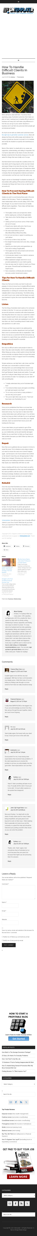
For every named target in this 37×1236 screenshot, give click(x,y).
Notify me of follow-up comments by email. (16, 937)
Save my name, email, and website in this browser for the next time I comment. (18, 931)
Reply (6, 689)
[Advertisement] (18, 36)
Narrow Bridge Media (16, 1230)
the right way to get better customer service (15, 135)
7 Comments (20, 77)
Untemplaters (6, 520)
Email (4, 911)
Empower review (7, 1114)
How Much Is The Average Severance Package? (16, 1052)
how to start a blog (11, 645)
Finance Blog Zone (16, 669)
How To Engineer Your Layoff (10, 1139)
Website (4, 919)
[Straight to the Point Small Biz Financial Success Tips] (10, 586)
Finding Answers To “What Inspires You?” (14, 1071)
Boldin (4, 1127)
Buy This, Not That (7, 1134)
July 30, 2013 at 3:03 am (17, 729)
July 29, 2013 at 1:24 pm (17, 752)
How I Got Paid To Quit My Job (11, 1059)
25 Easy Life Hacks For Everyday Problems (15, 1055)
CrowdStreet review (8, 1120)
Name (4, 902)
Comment (5, 884)
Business (10, 599)
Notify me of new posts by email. (13, 940)
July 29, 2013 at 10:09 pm (21, 779)
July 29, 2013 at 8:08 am (17, 810)
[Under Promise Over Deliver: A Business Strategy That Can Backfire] (9, 562)
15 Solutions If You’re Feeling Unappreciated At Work (18, 1062)
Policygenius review (8, 1124)
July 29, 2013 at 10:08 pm (21, 844)
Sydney (15, 777)
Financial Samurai (15, 699)
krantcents (13, 750)
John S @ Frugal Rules (17, 808)
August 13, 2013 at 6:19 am (18, 671)
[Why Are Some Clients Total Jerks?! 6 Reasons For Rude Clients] (25, 567)
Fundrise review (7, 1117)
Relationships (17, 599)
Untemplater (18, 11)
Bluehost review (7, 1130)
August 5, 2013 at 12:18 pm (18, 701)
